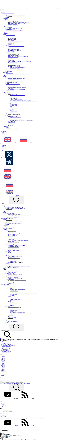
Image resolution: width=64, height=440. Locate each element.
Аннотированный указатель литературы (14, 114)
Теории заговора (12, 102)
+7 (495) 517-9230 (4, 430)
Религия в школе (10, 88)
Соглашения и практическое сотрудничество (15, 81)
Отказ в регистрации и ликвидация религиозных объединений (18, 47)
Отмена (6, 437)
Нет (2, 9)
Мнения (7, 17)
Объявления (4, 131)
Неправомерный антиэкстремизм (7, 410)
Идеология (9, 103)
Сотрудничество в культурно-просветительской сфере (16, 89)
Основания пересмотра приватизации (16, 99)
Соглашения (10, 44)
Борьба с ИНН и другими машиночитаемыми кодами (16, 78)
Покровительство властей (12, 39)
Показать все (4, 371)
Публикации (6, 18)
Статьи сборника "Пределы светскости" (12, 74)
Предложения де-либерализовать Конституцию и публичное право (20, 100)
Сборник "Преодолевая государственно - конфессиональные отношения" (17, 266)
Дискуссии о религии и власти (13, 234)
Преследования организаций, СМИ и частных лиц (14, 28)
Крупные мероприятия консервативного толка (17, 95)
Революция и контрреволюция (15, 299)
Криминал (7, 83)
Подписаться (2, 437)
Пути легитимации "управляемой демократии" (17, 119)
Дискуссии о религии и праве (12, 42)
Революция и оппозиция (12, 124)
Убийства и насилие (11, 60)
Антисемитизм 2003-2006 (10, 20)
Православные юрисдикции (14, 68)
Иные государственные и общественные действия (14, 223)
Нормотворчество (9, 16)
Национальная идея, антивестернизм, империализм (18, 96)
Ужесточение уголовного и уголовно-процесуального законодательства (21, 120)
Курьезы (7, 70)
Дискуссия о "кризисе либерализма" (15, 117)
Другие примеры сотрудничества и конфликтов (15, 69)
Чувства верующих (11, 40)
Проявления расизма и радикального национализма (14, 207)
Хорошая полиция (13, 304)
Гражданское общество (13, 104)
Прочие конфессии (13, 261)
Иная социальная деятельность (13, 277)
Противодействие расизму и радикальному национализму (15, 15)
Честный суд (12, 305)
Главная (3, 403)
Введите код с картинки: (4, 436)
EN (15, 142)
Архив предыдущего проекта (12, 94)
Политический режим (13, 105)
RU (31, 142)
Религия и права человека (12, 272)
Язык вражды (6, 126)
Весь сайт (8, 435)
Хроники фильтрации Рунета (10, 35)
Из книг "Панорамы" (9, 73)
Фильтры (1, 341)
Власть (7, 77)
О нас (3, 132)
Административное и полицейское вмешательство (16, 46)
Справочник (4, 147)
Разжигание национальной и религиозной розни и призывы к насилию (19, 61)
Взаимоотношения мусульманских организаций (17, 67)
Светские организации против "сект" (14, 55)
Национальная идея (13, 118)
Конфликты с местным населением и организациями (16, 245)
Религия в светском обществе (7, 411)
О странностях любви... (13, 97)
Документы (6, 19)
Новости (5, 26)
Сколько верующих (9, 71)
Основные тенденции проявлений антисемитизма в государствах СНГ (19, 22)
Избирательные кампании (10, 29)
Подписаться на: (3, 435)
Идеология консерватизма (14, 310)
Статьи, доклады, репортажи (12, 24)
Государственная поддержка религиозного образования (17, 87)
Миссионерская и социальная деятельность (13, 84)
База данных (4, 134)
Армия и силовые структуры (10, 80)
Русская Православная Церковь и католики (15, 256)
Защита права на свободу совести (13, 54)
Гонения (7, 45)
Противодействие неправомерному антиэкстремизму (14, 30)
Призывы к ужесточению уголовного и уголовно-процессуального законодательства (23, 293)
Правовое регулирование (12, 38)
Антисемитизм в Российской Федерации (14, 21)
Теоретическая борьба (11, 51)
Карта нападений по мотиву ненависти (12, 217)
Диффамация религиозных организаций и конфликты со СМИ (18, 56)
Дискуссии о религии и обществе (13, 250)
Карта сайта (2, 431)
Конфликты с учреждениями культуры (14, 53)
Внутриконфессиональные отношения (14, 66)
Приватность (12, 109)
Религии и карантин (11, 43)
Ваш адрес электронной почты (5, 434)
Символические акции (13, 294)
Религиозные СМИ (11, 283)
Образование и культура (10, 86)
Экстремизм (8, 58)
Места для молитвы (11, 239)
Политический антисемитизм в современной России (16, 23)
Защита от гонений (11, 48)
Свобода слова (12, 107)
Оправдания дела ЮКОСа (14, 98)
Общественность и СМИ (10, 244)
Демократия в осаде (7, 92)
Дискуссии (8, 115)
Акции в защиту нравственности (13, 57)
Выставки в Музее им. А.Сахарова (11, 82)
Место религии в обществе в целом (13, 79)
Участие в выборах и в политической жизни (15, 233)
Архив (5, 34)
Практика (9, 108)
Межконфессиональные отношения (11, 255)
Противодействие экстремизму (13, 62)
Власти (7, 37)
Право (11, 106)
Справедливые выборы (13, 111)
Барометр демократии (11, 121)
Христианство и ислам (11, 64)
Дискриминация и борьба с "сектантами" (14, 50)
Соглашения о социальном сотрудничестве (15, 85)
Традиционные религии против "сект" (14, 65)
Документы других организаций (13, 321)
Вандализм (9, 59)
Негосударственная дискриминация (13, 49)
